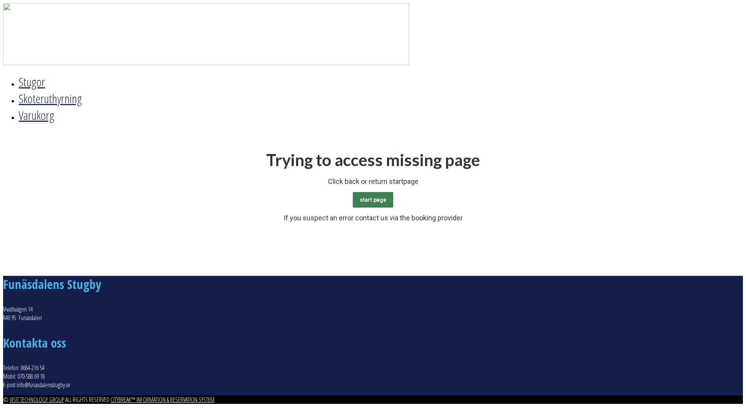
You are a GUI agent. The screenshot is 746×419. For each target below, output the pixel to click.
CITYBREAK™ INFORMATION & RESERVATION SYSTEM (162, 399)
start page (373, 200)
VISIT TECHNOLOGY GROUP (37, 399)
